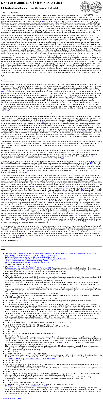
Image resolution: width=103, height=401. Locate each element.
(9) (2, 91)
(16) (83, 131)
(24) (2, 166)
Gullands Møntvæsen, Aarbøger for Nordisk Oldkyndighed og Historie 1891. (31, 257)
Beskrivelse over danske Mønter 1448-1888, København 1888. (28, 386)
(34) (8, 219)
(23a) (91, 163)
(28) (63, 190)
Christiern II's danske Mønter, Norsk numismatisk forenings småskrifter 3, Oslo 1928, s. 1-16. (36, 259)
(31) (59, 213)
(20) (37, 145)
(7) (41, 28)
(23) (62, 158)
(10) (64, 95)
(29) (82, 190)
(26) (32, 186)
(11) (74, 97)
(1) (42, 21)
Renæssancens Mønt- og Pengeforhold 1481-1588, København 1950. (29, 268)
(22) (92, 156)
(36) (84, 221)
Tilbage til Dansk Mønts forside (11, 398)
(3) (66, 21)
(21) (46, 152)
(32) (76, 215)
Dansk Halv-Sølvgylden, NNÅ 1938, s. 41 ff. (21, 266)
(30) (53, 201)
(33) (50, 217)
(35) (24, 219)
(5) (90, 21)
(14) (8, 110)
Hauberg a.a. (28, 302)
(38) (69, 93)
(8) (93, 32)
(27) (67, 186)
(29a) (8, 199)
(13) (2, 106)
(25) (26, 172)
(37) (36, 226)
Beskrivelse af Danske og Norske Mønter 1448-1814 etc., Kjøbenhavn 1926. (32, 359)
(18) (41, 138)
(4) (76, 21)
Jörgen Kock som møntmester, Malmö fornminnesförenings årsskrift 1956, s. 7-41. (31, 261)
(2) (55, 21)
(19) (54, 143)
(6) (18, 26)
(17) (61, 134)
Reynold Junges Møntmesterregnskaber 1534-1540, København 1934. (27, 262)
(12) (73, 102)
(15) (43, 122)
